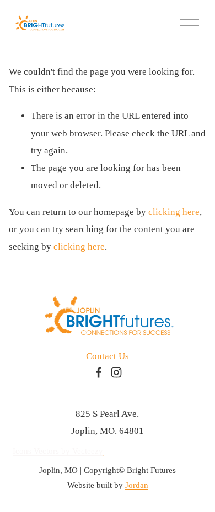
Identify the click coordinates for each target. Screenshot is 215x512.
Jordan (136, 485)
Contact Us (107, 356)
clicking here (174, 212)
